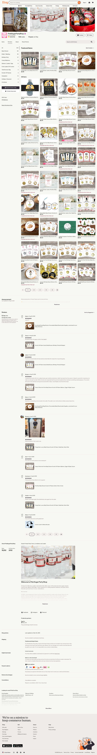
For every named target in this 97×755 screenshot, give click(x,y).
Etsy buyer (27, 476)
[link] (23, 290)
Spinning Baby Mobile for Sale (79, 695)
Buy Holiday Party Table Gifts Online (9, 704)
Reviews (10, 42)
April (26, 456)
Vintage (57, 5)
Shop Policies (25, 42)
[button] (80, 35)
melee (26, 354)
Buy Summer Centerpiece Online (80, 696)
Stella (26, 316)
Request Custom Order (11, 87)
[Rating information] (9, 37)
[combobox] (43, 2)
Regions (93, 752)
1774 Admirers (5, 99)
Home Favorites (39, 5)
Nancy (26, 397)
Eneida (26, 495)
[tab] (10, 47)
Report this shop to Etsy (7, 105)
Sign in (84, 2)
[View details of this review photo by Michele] (35, 427)
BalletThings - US (29, 695)
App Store (7, 745)
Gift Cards (75, 5)
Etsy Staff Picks (28, 5)
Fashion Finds (49, 5)
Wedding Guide (65, 5)
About (17, 42)
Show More (48, 708)
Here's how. (57, 653)
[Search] (79, 2)
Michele (27, 416)
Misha (26, 514)
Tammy (26, 335)
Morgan (27, 374)
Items (3, 42)
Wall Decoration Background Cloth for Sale (11, 702)
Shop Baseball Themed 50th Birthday (10, 701)
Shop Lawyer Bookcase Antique (56, 695)
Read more (57, 304)
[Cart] (92, 2)
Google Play (18, 745)
